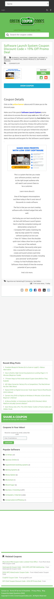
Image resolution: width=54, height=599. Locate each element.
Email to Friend (22, 290)
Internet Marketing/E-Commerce (21, 281)
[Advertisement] (27, 330)
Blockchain (9, 480)
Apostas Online (11, 460)
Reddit (48, 290)
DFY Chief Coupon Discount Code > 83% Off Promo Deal (22, 581)
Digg (44, 290)
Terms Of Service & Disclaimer (20, 590)
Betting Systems (11, 470)
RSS (47, 10)
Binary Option (10, 475)
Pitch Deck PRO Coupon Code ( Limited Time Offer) (20, 562)
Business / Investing (20, 57)
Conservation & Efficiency (14, 500)
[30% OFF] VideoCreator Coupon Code (16, 572)
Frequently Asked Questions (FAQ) (13, 593)
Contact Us (5, 590)
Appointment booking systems (16, 465)
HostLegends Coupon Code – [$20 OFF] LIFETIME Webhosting (23, 567)
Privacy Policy (36, 590)
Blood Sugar (10, 485)
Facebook (35, 290)
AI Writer (8, 455)
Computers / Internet (36, 57)
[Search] (7, 35)
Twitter (31, 290)
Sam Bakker (37, 281)
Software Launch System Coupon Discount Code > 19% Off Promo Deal (26, 49)
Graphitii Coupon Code (10, 577)
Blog (43, 590)
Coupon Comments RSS (26, 290)
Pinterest (39, 290)
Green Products (29, 59)
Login (3, 10)
